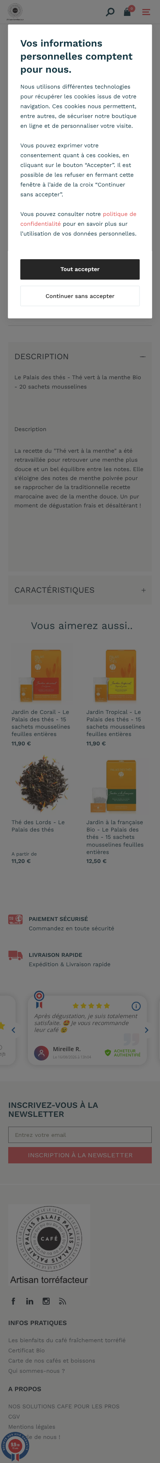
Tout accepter (80, 269)
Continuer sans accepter (80, 296)
